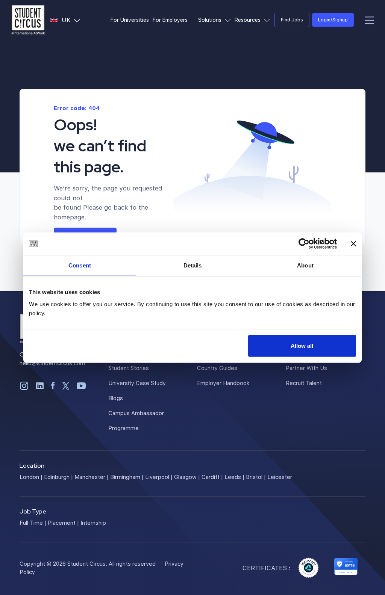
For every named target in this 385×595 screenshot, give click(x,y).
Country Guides (217, 367)
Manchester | (91, 476)
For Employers (170, 19)
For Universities (130, 19)
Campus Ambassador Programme (136, 420)
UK (72, 19)
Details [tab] (192, 265)
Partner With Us (306, 367)
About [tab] (305, 265)
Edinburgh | (58, 476)
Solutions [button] (215, 19)
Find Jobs (292, 19)
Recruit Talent (304, 383)
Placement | (63, 522)
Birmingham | (127, 476)
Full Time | (33, 522)
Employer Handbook (223, 383)
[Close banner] (353, 243)
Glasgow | (187, 476)
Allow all (302, 345)
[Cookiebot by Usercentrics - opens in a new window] (304, 243)
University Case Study (137, 383)
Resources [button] (253, 19)
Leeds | (234, 476)
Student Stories (128, 367)
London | (31, 476)
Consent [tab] (79, 265)
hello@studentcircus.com (52, 363)
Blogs (115, 398)
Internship (93, 522)
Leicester (279, 476)
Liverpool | (159, 476)
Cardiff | (212, 476)
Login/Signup (333, 19)
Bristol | (256, 476)
